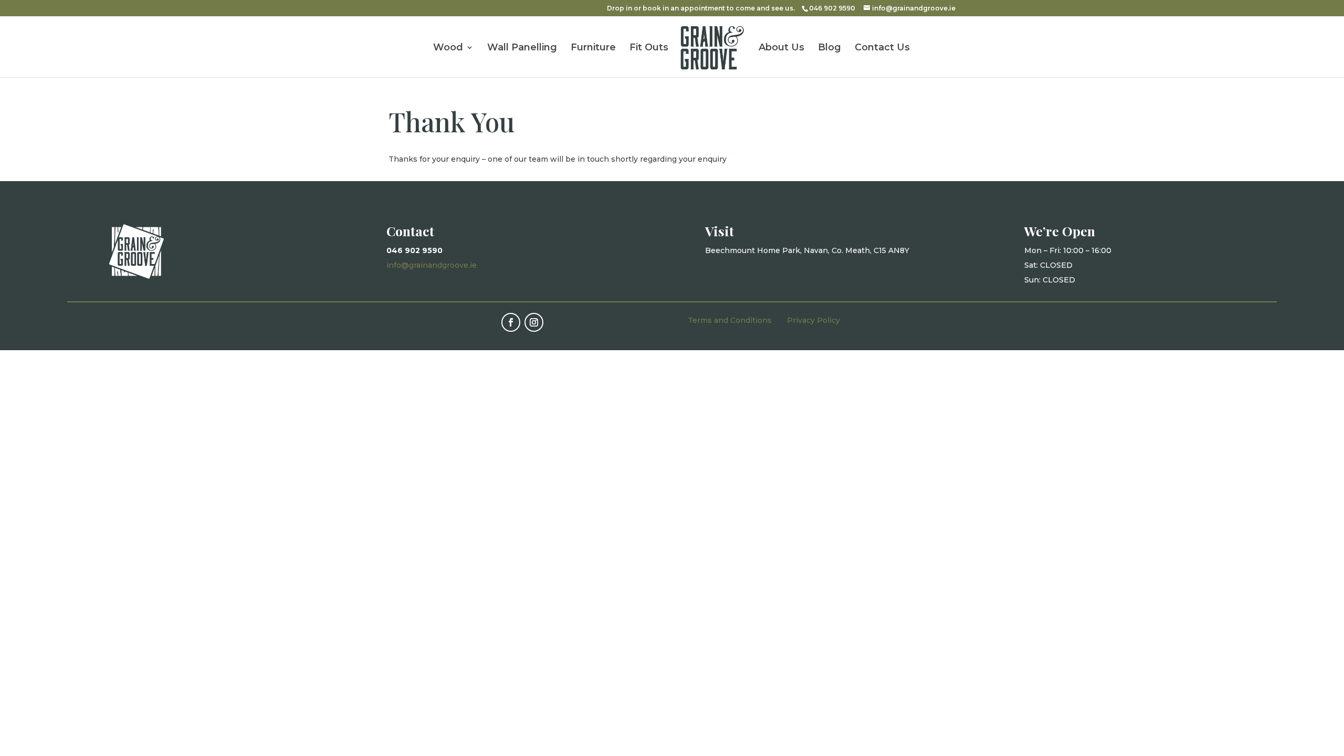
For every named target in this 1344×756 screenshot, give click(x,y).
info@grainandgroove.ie (431, 265)
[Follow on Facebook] (510, 322)
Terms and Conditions (730, 320)
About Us (781, 48)
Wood (448, 48)
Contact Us (882, 48)
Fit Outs (648, 48)
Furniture (593, 48)
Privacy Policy (813, 320)
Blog (829, 48)
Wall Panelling (522, 48)
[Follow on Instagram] (533, 322)
